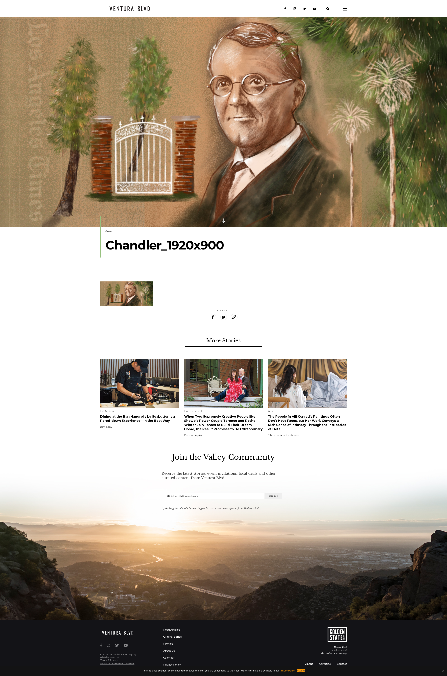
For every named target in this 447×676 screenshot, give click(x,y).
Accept (301, 670)
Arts (270, 411)
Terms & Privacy (109, 660)
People (199, 411)
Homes (188, 411)
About (309, 664)
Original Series (172, 636)
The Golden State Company (334, 653)
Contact (342, 664)
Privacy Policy (172, 664)
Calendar (168, 657)
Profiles (168, 643)
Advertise (325, 664)
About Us (169, 650)
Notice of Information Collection (117, 663)
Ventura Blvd (340, 647)
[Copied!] (234, 317)
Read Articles (171, 629)
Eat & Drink (107, 411)
